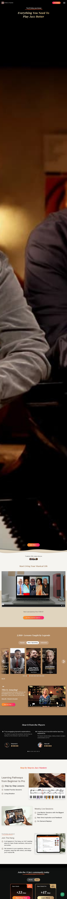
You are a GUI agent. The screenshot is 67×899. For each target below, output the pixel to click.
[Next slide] (64, 661)
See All (3, 678)
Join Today (56, 2)
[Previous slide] (3, 661)
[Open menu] (64, 3)
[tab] (22, 642)
